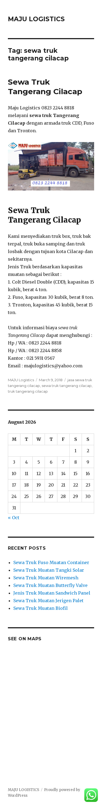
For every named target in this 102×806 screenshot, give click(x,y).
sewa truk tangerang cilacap (67, 385)
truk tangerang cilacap (28, 391)
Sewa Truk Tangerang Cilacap (45, 86)
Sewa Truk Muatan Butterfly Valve (50, 585)
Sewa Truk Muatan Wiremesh (45, 577)
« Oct (13, 517)
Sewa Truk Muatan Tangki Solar (48, 570)
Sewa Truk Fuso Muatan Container (51, 562)
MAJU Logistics (21, 380)
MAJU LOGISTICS (36, 19)
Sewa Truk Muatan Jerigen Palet (48, 600)
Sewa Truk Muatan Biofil (40, 608)
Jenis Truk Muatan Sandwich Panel (51, 593)
